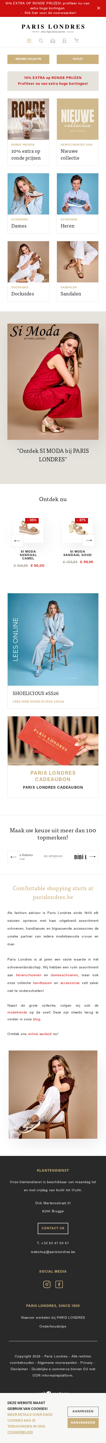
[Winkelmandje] (76, 41)
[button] (41, 41)
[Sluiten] (98, 8)
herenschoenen (29, 975)
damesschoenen (64, 975)
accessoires (70, 983)
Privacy (86, 1363)
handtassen (42, 983)
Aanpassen (83, 1411)
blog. (37, 1019)
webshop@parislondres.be (53, 1252)
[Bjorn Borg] (84, 857)
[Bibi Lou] (53, 857)
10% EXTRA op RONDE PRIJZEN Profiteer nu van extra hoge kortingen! (53, 81)
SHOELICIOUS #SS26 (38, 697)
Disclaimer (19, 1369)
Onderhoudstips (53, 1327)
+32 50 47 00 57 (53, 1243)
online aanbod (40, 1034)
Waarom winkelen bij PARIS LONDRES (53, 1318)
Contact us (53, 1228)
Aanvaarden (83, 1422)
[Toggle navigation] (29, 40)
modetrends (17, 1012)
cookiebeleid (20, 1432)
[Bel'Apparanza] (22, 857)
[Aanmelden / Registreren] (64, 41)
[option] (28, 539)
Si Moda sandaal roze (77, 553)
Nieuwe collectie (28, 59)
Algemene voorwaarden (57, 1363)
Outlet (78, 59)
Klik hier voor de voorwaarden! (50, 13)
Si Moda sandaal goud (28, 553)
